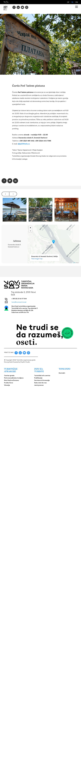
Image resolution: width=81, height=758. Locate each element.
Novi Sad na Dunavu (11, 380)
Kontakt (62, 373)
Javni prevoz (39, 385)
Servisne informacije (42, 380)
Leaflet (74, 262)
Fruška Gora (8, 383)
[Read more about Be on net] (6, 2)
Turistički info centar (42, 375)
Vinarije (7, 385)
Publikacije (38, 378)
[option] (14, 210)
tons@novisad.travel (18, 302)
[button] (53, 242)
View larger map (37, 259)
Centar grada (9, 375)
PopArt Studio (25, 362)
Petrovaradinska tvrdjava (13, 378)
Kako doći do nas (40, 383)
